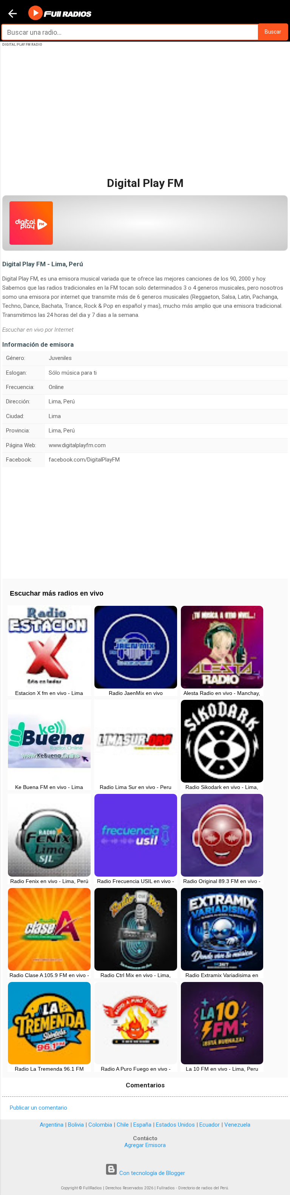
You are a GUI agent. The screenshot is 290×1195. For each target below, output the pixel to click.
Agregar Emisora (145, 1145)
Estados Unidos (175, 1124)
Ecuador (209, 1124)
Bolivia (76, 1124)
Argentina (51, 1124)
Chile (123, 1124)
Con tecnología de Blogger (151, 1173)
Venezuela (237, 1124)
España (142, 1124)
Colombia (100, 1124)
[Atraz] (12, 14)
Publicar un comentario (38, 1107)
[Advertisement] (145, 118)
